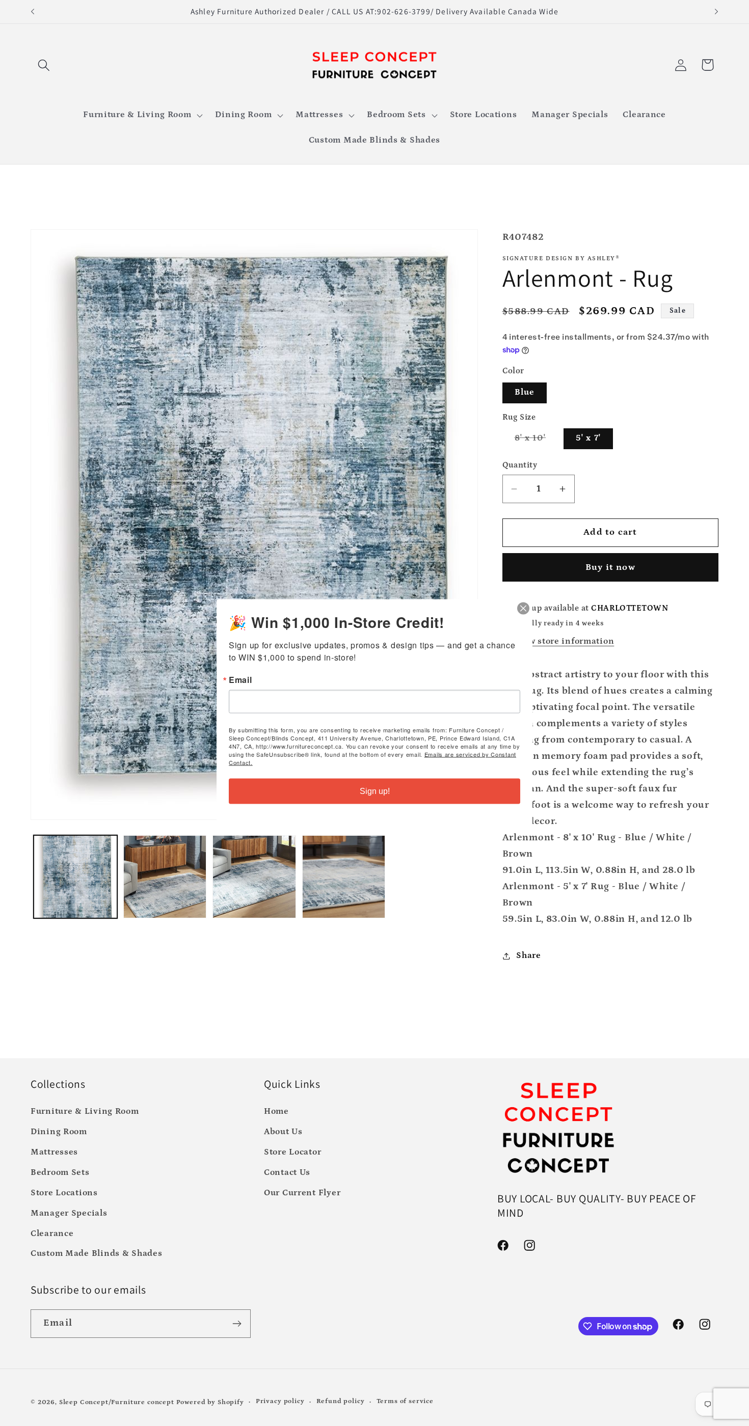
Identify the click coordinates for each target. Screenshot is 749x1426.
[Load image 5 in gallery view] (344, 877)
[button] (44, 64)
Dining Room (59, 1132)
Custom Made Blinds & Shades (96, 1253)
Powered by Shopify (210, 1402)
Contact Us (287, 1172)
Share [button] (528, 956)
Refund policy (340, 1401)
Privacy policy (280, 1401)
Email (240, 680)
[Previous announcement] (32, 11)
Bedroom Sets (60, 1172)
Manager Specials (69, 1213)
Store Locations (64, 1193)
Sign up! (375, 791)
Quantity (520, 465)
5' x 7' (588, 438)
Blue (525, 392)
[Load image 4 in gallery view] (254, 877)
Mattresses (54, 1152)
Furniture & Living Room (85, 1111)
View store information (564, 641)
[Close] (523, 608)
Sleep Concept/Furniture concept (116, 1402)
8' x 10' (536, 441)
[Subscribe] (236, 1323)
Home (276, 1111)
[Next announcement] (716, 11)
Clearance (52, 1234)
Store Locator (292, 1152)
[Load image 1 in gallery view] (75, 877)
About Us (283, 1132)
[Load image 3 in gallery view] (165, 877)
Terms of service (405, 1401)
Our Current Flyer (302, 1193)
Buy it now (610, 567)
